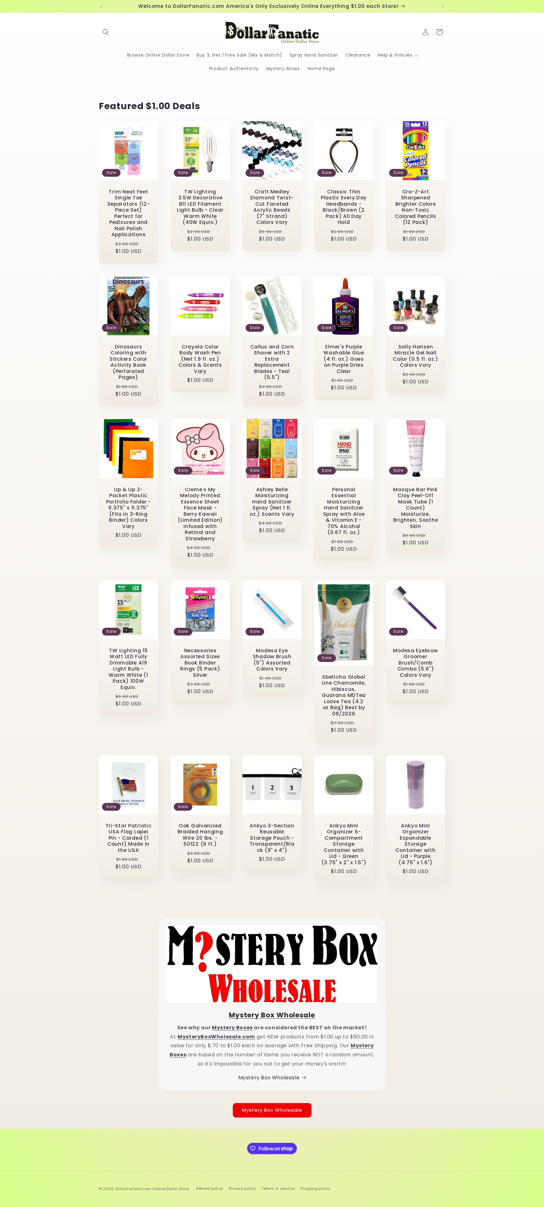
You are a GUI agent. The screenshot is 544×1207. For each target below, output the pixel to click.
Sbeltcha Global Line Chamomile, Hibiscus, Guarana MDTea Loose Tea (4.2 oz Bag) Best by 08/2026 (344, 695)
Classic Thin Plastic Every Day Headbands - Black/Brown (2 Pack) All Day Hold (344, 207)
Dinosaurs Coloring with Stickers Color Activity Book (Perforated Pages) (128, 362)
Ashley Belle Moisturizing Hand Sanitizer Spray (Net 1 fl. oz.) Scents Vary (272, 502)
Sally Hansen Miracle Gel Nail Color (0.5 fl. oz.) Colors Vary (415, 356)
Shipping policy (315, 1188)
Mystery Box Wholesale (269, 1077)
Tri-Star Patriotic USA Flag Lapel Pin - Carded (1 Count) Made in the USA (128, 838)
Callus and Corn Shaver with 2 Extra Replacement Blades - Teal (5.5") (272, 362)
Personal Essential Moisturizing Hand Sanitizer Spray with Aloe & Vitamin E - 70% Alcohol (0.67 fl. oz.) (344, 511)
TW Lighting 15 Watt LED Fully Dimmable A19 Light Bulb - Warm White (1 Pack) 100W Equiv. (128, 669)
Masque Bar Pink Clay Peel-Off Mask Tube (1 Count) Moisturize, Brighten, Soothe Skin (415, 508)
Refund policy (209, 1188)
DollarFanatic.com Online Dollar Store (152, 1188)
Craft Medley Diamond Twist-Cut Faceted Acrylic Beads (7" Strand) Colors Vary (272, 207)
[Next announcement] (443, 6)
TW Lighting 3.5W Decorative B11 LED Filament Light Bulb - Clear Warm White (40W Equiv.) (200, 207)
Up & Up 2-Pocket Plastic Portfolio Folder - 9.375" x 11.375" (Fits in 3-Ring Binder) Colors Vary (128, 508)
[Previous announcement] (101, 6)
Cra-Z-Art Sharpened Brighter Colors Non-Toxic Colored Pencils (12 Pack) (415, 207)
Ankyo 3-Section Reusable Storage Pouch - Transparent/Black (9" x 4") (272, 838)
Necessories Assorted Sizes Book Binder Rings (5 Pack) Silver (200, 663)
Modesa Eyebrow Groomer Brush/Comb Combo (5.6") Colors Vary (415, 663)
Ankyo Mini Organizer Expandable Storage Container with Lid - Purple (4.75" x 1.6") (415, 844)
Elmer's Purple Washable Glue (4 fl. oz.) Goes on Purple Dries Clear (343, 359)
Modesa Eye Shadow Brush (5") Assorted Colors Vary (272, 660)
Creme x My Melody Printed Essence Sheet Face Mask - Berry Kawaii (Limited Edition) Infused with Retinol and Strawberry (200, 514)
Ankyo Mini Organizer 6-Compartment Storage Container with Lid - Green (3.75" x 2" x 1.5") (343, 844)
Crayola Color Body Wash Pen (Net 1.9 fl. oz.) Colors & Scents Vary (200, 359)
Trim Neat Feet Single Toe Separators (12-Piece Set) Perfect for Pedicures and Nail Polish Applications (128, 213)
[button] (106, 32)
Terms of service (278, 1188)
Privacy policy (242, 1188)
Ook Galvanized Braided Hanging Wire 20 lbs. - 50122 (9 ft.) (200, 835)
